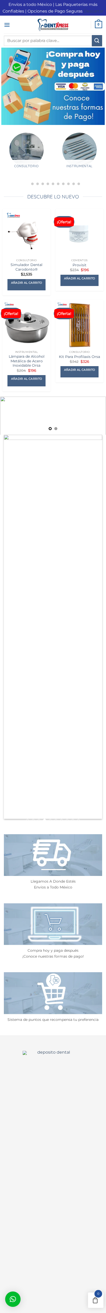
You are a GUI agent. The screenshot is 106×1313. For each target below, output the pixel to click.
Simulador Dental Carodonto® (26, 267)
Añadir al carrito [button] (26, 282)
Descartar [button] (93, 11)
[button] (7, 24)
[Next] (101, 159)
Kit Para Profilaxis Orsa (79, 357)
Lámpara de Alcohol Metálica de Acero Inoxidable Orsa (27, 360)
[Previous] (5, 159)
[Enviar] (97, 40)
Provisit (79, 265)
